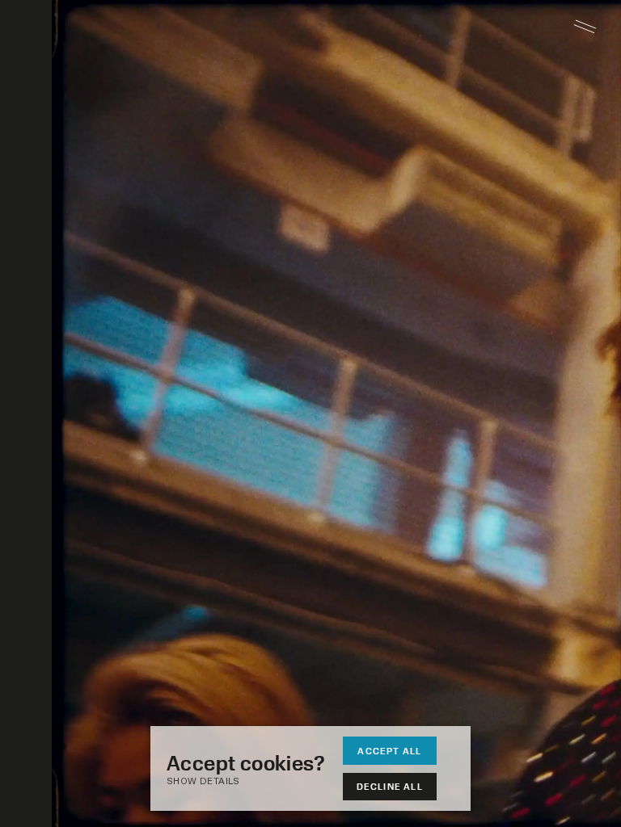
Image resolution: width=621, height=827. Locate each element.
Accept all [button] (389, 750)
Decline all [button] (390, 786)
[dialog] (310, 768)
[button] (254, 782)
